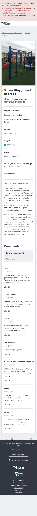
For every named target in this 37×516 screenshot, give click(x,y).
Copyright (18, 490)
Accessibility (18, 488)
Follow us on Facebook (20, 460)
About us (18, 493)
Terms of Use (18, 483)
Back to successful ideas (12, 33)
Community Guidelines (18, 485)
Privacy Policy (18, 480)
